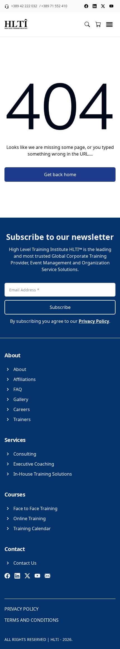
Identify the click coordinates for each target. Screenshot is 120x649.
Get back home (60, 174)
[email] (47, 576)
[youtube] (37, 576)
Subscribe (60, 307)
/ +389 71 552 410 (53, 6)
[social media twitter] (103, 6)
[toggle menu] (109, 24)
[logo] (15, 24)
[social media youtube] (111, 6)
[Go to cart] (98, 24)
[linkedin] (17, 576)
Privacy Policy (94, 321)
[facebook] (7, 576)
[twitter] (27, 576)
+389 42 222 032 (24, 6)
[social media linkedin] (94, 6)
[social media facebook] (86, 6)
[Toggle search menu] (87, 24)
